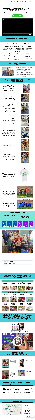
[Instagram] (18, 4)
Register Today (26, 1)
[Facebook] (17, 4)
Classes (17, 1)
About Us (14, 1)
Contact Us (30, 1)
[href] (12, 409)
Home (11, 1)
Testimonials (21, 1)
